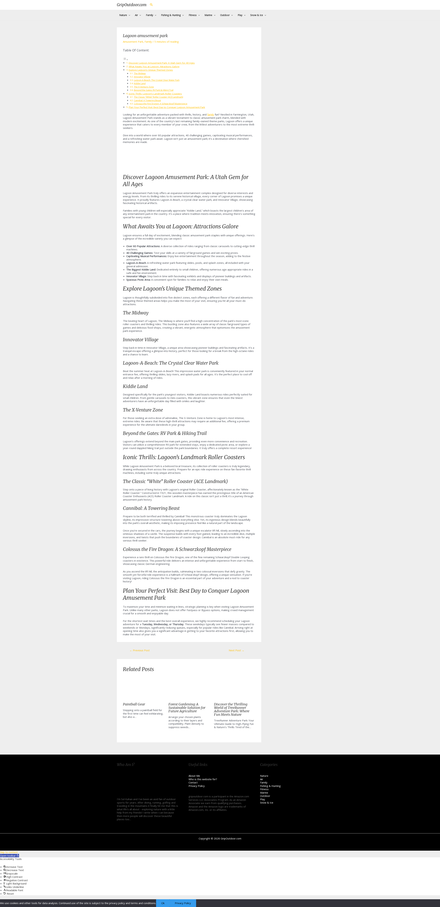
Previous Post (140, 650)
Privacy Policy (197, 786)
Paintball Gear (134, 704)
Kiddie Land (140, 83)
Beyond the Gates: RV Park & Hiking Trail (153, 90)
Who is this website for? (203, 779)
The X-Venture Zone (144, 86)
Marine (264, 792)
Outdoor (265, 796)
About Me (194, 775)
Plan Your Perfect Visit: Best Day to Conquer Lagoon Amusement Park (167, 107)
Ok (162, 903)
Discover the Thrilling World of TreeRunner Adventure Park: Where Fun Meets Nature (231, 709)
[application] (128, 15)
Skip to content (9, 852)
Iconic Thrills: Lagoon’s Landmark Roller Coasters (155, 93)
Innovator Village (142, 76)
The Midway (140, 73)
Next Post (236, 650)
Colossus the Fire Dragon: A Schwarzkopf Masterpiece (160, 103)
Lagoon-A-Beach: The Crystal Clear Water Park (156, 80)
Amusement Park (133, 41)
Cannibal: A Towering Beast (147, 100)
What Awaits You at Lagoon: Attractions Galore (154, 66)
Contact (193, 782)
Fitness (264, 789)
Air (261, 779)
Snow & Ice (266, 802)
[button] (9, 855)
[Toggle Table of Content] (125, 59)
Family (148, 41)
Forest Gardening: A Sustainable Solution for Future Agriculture (186, 707)
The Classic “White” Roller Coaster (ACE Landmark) (158, 97)
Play (262, 799)
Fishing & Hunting (270, 786)
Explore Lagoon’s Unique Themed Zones (151, 69)
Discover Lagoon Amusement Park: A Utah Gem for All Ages (162, 62)
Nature (264, 775)
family (210, 114)
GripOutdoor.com (131, 4)
